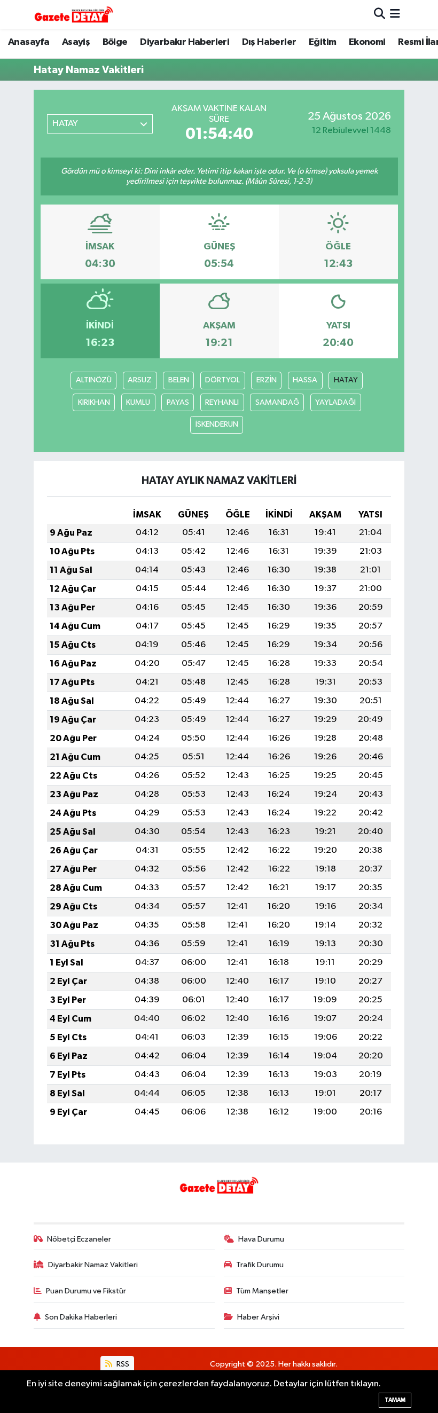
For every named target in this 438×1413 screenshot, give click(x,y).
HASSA (305, 380)
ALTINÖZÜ (94, 380)
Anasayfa (28, 42)
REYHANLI (222, 402)
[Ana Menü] (395, 14)
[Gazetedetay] (74, 14)
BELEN (178, 380)
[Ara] (379, 14)
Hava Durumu (261, 1239)
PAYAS (178, 402)
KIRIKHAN (94, 402)
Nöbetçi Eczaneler (79, 1239)
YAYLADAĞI (335, 402)
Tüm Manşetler (262, 1291)
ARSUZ (140, 380)
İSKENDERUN (216, 424)
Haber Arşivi (258, 1317)
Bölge (115, 42)
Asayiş (76, 42)
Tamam (395, 1400)
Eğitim (322, 42)
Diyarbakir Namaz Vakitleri (93, 1265)
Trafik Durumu (260, 1265)
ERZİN (266, 380)
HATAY (346, 380)
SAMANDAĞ (277, 402)
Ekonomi (367, 42)
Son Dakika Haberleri (81, 1317)
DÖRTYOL (222, 380)
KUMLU (138, 402)
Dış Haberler (269, 42)
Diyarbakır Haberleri (184, 42)
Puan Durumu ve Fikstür (86, 1291)
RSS (122, 1364)
